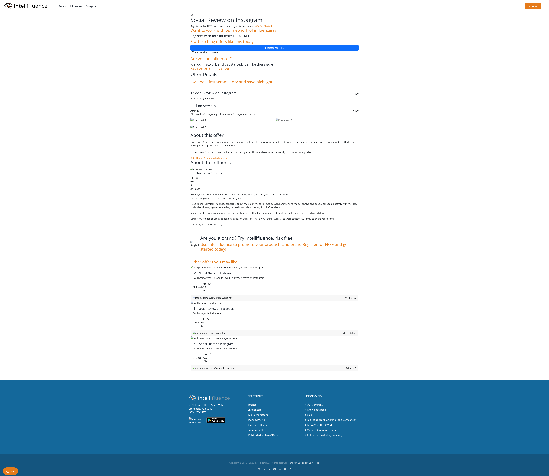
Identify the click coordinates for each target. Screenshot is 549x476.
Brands (252, 404)
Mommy (224, 158)
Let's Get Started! (263, 26)
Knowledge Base (316, 409)
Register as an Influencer (210, 68)
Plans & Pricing (256, 419)
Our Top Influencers (259, 425)
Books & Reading (205, 158)
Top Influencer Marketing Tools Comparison (332, 419)
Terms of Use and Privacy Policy (304, 462)
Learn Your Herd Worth (320, 425)
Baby (193, 158)
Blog (309, 414)
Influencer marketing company (325, 435)
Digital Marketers (258, 414)
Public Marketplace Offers (263, 435)
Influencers (254, 409)
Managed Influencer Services (323, 430)
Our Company (315, 404)
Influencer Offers (258, 430)
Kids (217, 158)
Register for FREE (274, 47)
